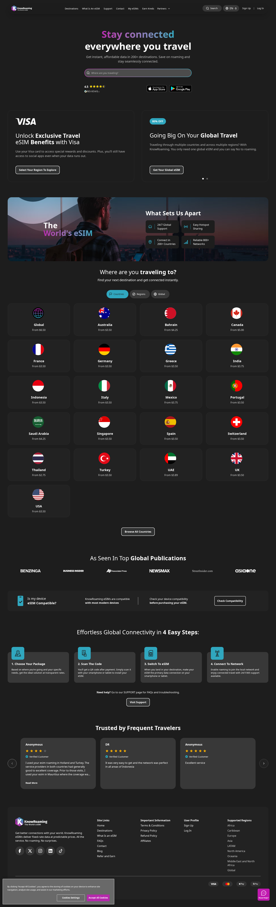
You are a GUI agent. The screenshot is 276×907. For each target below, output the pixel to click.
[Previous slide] (12, 763)
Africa (230, 825)
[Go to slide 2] (207, 179)
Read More (31, 782)
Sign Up (246, 8)
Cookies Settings (71, 897)
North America (236, 851)
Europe (231, 835)
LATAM (231, 846)
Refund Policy (149, 835)
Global (231, 870)
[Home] (22, 8)
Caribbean (233, 830)
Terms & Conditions (152, 825)
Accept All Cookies (98, 897)
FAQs (100, 841)
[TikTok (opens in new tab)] (60, 850)
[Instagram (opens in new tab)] (40, 850)
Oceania (232, 856)
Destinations (104, 830)
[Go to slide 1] (203, 179)
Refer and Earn (106, 856)
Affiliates (146, 841)
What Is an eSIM (107, 835)
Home (100, 825)
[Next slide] (263, 763)
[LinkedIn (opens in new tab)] (50, 850)
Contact (102, 846)
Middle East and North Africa (241, 863)
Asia (229, 841)
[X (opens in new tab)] (30, 850)
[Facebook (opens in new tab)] (19, 850)
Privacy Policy (149, 830)
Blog (100, 851)
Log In (260, 8)
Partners (161, 8)
